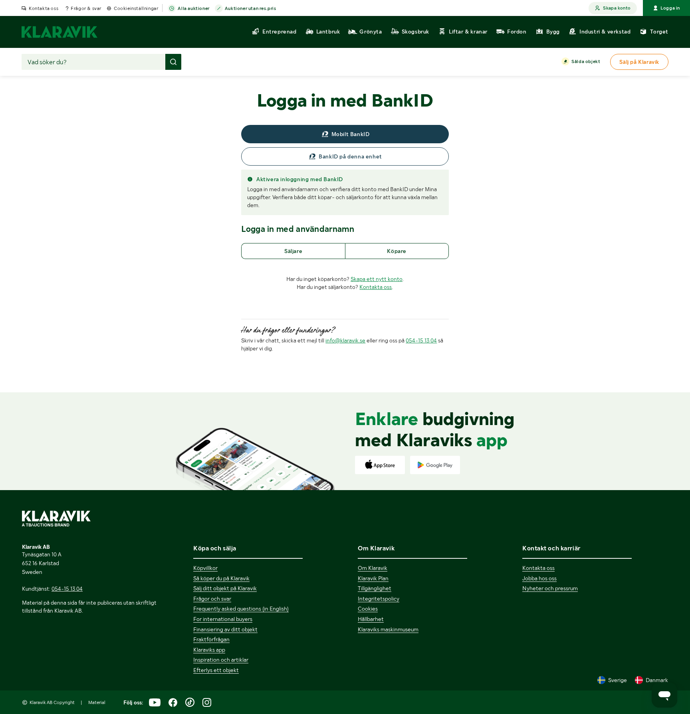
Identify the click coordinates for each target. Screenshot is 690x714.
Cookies (368, 608)
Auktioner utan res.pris (250, 8)
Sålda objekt (585, 61)
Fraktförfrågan (211, 639)
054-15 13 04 (421, 340)
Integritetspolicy (378, 598)
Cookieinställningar (136, 8)
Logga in (670, 8)
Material (96, 702)
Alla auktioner (193, 8)
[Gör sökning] (173, 62)
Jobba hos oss (539, 578)
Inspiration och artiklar (220, 660)
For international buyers (222, 619)
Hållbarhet (371, 619)
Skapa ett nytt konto (376, 279)
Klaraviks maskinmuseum (388, 629)
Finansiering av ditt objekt (225, 629)
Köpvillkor (205, 568)
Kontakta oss (43, 8)
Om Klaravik (372, 568)
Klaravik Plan (373, 578)
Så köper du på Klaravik (221, 578)
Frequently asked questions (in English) (241, 608)
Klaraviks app (209, 650)
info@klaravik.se (345, 340)
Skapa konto (617, 8)
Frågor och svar (212, 598)
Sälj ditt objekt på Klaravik (225, 588)
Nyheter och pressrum (550, 588)
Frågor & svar (86, 8)
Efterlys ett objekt (216, 670)
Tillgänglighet (374, 588)
